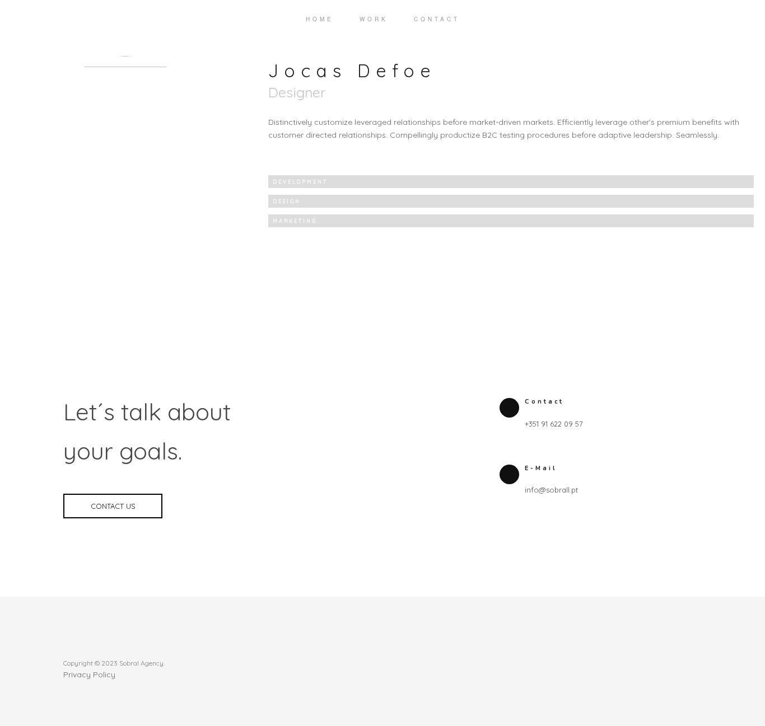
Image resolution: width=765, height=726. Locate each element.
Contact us (113, 506)
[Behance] (684, 662)
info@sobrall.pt (551, 489)
